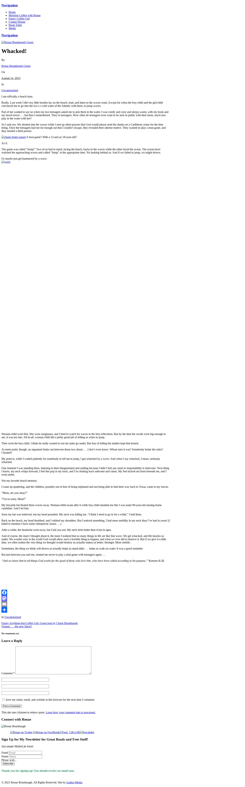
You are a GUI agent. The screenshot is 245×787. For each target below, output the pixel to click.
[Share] (85, 610)
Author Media (74, 782)
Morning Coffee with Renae (25, 15)
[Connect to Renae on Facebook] (46, 732)
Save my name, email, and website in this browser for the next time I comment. (50, 699)
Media (12, 28)
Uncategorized (9, 90)
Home (12, 12)
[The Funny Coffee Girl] (17, 42)
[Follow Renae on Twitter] (16, 732)
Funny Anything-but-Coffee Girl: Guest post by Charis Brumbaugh (39, 623)
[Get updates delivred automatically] (69, 732)
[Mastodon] (85, 598)
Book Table (15, 25)
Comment (8, 673)
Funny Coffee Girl (19, 18)
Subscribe (8, 763)
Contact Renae (17, 21)
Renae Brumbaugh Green (15, 65)
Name (4, 756)
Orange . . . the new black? (16, 626)
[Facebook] (85, 592)
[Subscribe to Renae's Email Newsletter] (86, 732)
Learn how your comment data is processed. (71, 712)
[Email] (85, 604)
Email (4, 752)
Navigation (9, 5)
